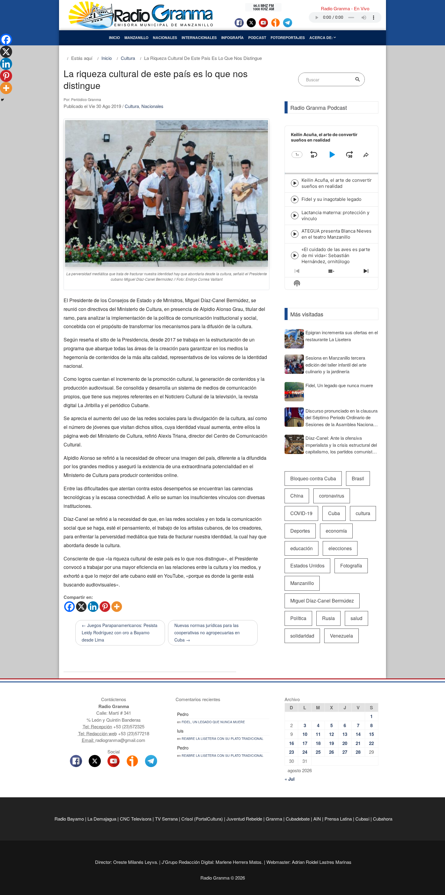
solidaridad (302, 635)
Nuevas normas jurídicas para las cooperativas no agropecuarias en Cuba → (207, 632)
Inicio (114, 37)
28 (358, 752)
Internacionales (199, 37)
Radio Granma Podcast (318, 107)
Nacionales (165, 37)
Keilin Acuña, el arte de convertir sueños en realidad (337, 183)
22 (371, 743)
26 (331, 752)
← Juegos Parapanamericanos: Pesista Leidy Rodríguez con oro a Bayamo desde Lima (119, 632)
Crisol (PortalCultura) (202, 818)
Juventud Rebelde (244, 818)
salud (356, 618)
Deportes (300, 530)
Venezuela (341, 635)
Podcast (257, 37)
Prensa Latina (338, 818)
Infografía (232, 37)
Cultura (132, 106)
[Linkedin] (93, 606)
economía (336, 530)
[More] (116, 606)
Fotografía (351, 565)
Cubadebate (298, 818)
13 (344, 734)
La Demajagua (101, 818)
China (296, 495)
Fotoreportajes (288, 37)
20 (344, 743)
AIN (317, 818)
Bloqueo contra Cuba (313, 478)
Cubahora (382, 818)
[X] (81, 606)
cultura (363, 513)
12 (331, 734)
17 (304, 743)
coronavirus (331, 495)
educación (301, 548)
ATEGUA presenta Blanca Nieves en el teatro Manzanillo (336, 234)
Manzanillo (136, 37)
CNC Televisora (135, 818)
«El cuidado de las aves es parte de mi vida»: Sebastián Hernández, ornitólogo (336, 255)
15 (371, 734)
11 (318, 734)
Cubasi (362, 818)
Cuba (334, 513)
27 (344, 752)
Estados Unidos (307, 565)
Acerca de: (321, 37)
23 (291, 752)
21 (358, 743)
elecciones (340, 548)
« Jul (290, 779)
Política (298, 618)
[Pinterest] (105, 606)
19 (331, 743)
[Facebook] (69, 606)
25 (318, 752)
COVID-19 (301, 513)
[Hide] (2, 99)
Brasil (358, 478)
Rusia (328, 618)
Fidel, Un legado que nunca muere (213, 722)
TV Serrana (166, 818)
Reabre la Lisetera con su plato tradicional (222, 738)
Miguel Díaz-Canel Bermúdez (322, 600)
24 (304, 752)
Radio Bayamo (69, 818)
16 (291, 743)
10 (304, 734)
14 (358, 734)
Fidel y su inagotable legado (331, 199)
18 (318, 743)
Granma (274, 818)
